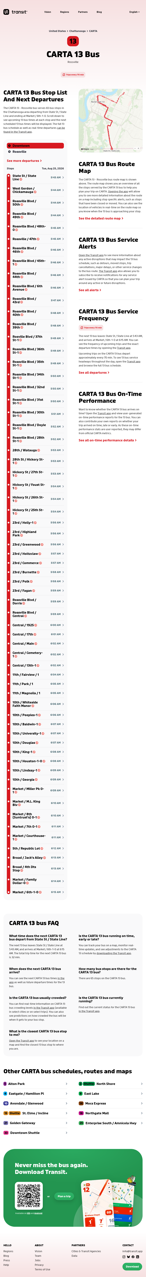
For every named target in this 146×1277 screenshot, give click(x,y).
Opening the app (118, 191)
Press (6, 1260)
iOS (28, 1213)
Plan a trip (64, 1196)
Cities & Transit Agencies (86, 1251)
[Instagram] (123, 1256)
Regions (64, 12)
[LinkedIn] (137, 1256)
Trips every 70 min (75, 74)
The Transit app (108, 271)
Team (38, 1255)
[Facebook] (133, 1256)
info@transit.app (132, 1251)
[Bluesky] (128, 1257)
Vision (47, 12)
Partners (83, 12)
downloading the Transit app (114, 953)
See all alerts (89, 290)
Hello (7, 1245)
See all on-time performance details (106, 440)
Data (74, 1255)
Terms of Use (42, 1269)
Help (6, 1264)
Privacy (39, 1264)
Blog (99, 12)
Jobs (37, 1260)
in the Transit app (44, 1007)
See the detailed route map (100, 218)
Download (132, 1266)
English (133, 12)
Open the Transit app (91, 255)
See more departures (23, 160)
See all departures (93, 372)
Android (38, 1213)
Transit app (123, 347)
